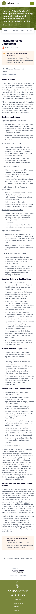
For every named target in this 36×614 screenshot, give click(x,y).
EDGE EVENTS (18, 603)
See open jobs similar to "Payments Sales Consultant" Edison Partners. (20, 61)
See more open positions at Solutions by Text (18, 558)
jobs (5, 30)
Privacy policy (13, 575)
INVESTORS (18, 607)
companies (14, 30)
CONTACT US (18, 610)
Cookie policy (22, 575)
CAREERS (18, 600)
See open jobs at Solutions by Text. (18, 58)
